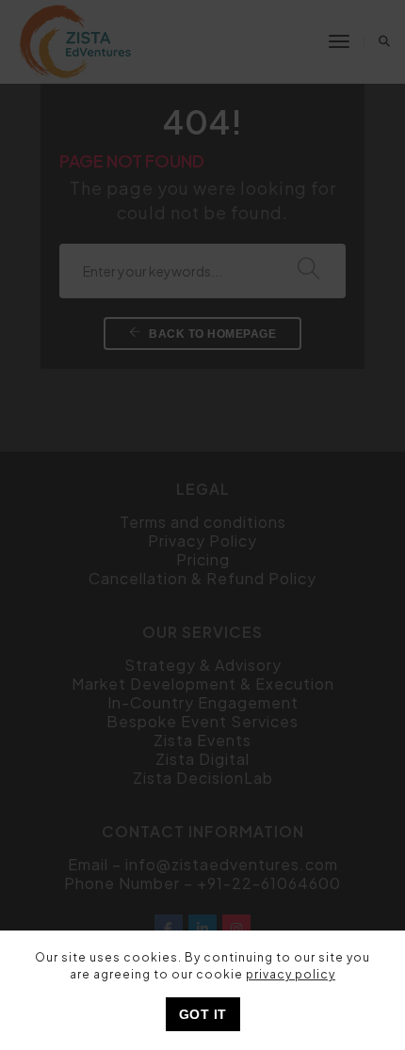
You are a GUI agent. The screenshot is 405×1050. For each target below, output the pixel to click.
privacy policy (290, 974)
